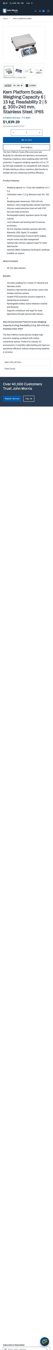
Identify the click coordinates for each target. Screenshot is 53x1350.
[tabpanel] (26, 374)
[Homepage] (10, 11)
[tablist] (26, 365)
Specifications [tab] (13, 362)
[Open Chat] (44, 1341)
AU (6, 3)
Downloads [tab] (10, 368)
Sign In (29, 3)
